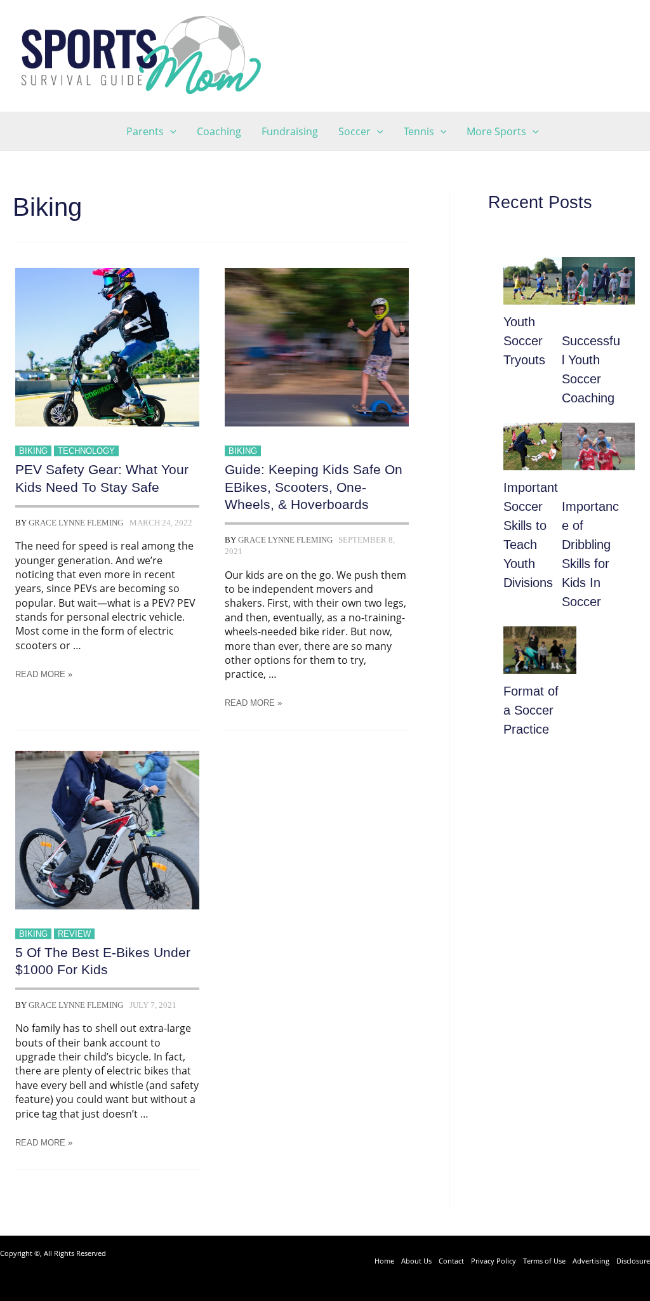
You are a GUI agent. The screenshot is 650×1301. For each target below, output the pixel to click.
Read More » (43, 674)
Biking (33, 451)
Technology (86, 451)
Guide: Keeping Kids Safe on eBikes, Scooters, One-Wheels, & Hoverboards (313, 487)
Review (74, 934)
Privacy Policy (493, 1260)
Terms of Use (544, 1260)
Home (384, 1260)
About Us (416, 1260)
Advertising (591, 1260)
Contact (451, 1260)
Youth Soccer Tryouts (524, 341)
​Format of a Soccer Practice (531, 710)
